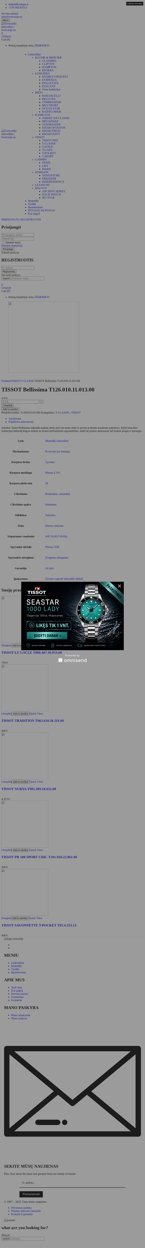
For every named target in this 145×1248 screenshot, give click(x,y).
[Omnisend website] (72, 658)
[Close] (119, 586)
